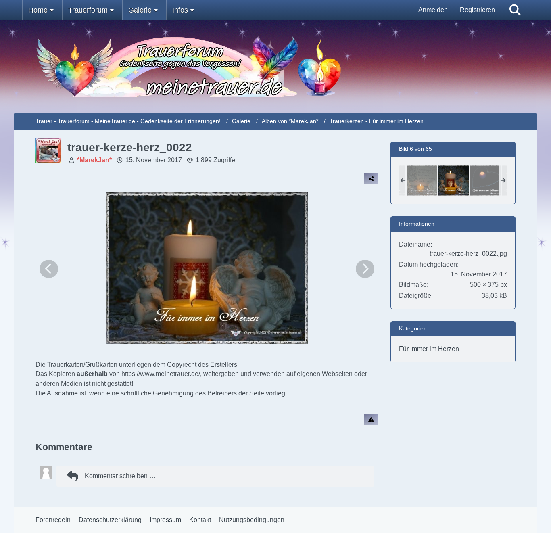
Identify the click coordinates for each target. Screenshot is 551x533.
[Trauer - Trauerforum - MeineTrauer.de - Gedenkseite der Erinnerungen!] (275, 66)
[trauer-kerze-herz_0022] (453, 180)
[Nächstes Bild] (365, 269)
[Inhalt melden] (371, 419)
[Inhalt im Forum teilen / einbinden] (371, 178)
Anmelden (433, 9)
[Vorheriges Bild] (49, 269)
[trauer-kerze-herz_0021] (422, 180)
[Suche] (515, 10)
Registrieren (477, 9)
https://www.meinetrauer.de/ (160, 373)
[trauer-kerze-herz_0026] (485, 180)
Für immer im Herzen (429, 348)
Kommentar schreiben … (120, 475)
